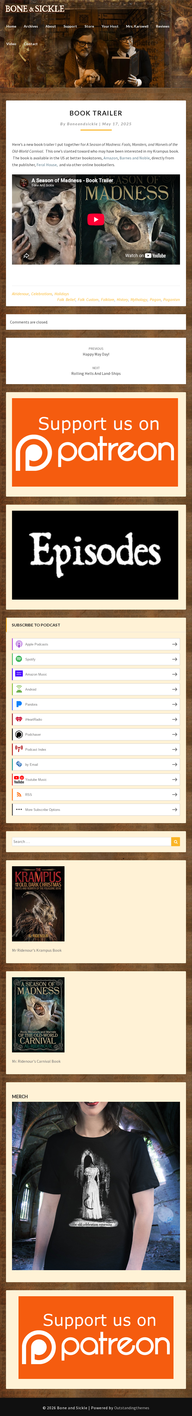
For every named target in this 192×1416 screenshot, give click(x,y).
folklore (107, 299)
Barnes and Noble (135, 157)
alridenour (20, 293)
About (51, 26)
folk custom (88, 299)
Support (70, 26)
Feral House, (47, 164)
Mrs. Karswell (137, 26)
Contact (31, 44)
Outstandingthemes (131, 1407)
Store (89, 26)
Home (11, 26)
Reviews (163, 26)
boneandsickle (82, 123)
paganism (171, 299)
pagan (155, 299)
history (122, 299)
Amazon (111, 157)
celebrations (41, 293)
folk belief (66, 299)
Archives (31, 26)
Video (11, 44)
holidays (61, 293)
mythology (138, 299)
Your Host (110, 26)
